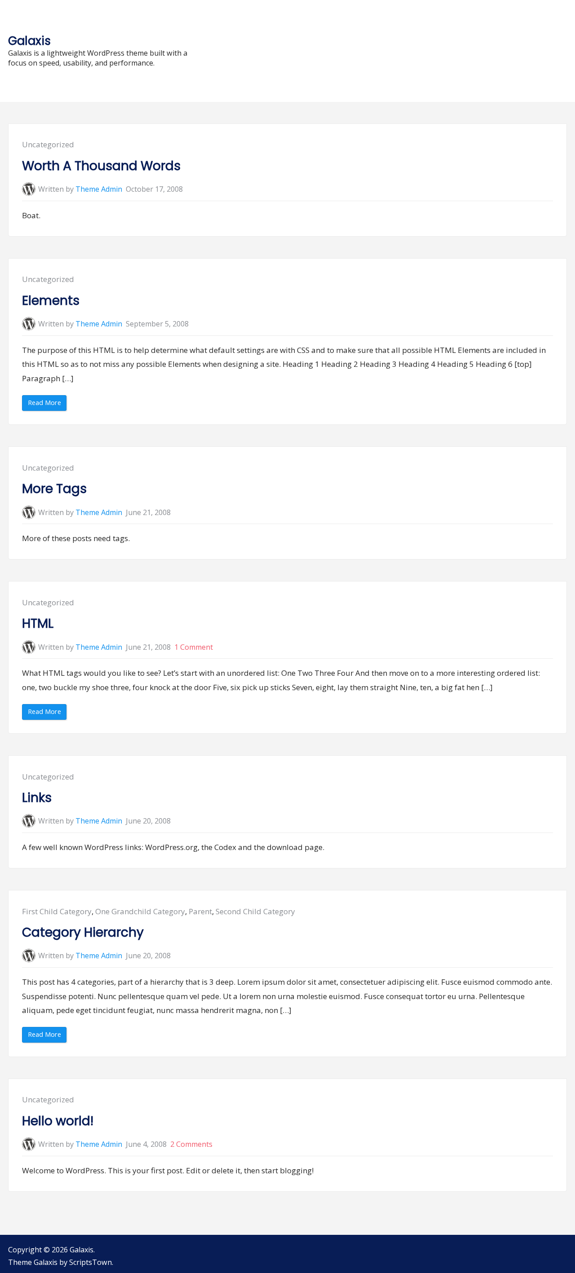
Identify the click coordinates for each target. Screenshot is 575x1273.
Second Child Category (255, 911)
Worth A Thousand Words (101, 166)
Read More (47, 404)
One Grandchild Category (140, 911)
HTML (37, 623)
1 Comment (193, 647)
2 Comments (191, 1144)
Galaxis (29, 40)
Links (37, 797)
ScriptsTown (90, 1262)
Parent (200, 911)
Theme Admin (98, 189)
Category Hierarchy (83, 932)
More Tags (54, 489)
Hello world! (57, 1121)
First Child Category (57, 911)
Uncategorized (48, 144)
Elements (51, 300)
